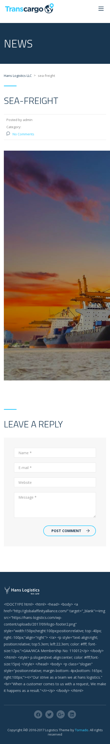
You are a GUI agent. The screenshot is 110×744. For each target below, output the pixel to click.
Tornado (81, 730)
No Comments (23, 134)
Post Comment (66, 530)
